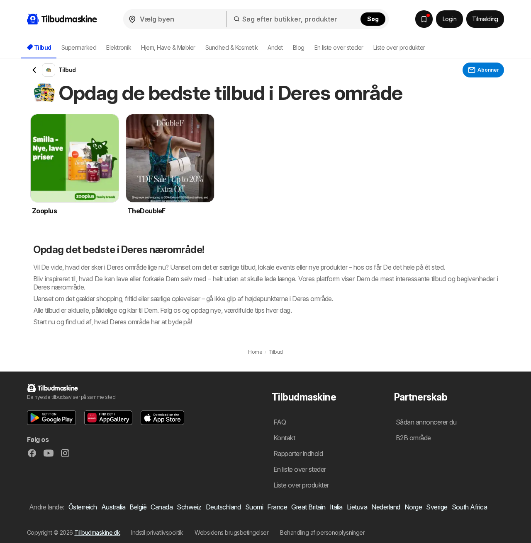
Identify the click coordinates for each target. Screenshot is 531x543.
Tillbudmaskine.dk (97, 532)
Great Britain (308, 507)
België (137, 507)
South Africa (469, 507)
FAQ (279, 422)
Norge (413, 507)
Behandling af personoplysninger (322, 532)
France (277, 507)
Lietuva (357, 507)
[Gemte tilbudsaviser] (424, 19)
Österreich (82, 507)
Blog (298, 47)
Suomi (254, 507)
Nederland (385, 507)
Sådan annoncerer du (426, 422)
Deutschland (223, 507)
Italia (336, 507)
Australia (113, 507)
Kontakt (284, 438)
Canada (162, 507)
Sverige (436, 507)
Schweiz (189, 507)
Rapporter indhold (298, 453)
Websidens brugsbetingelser (231, 532)
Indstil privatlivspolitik (157, 532)
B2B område (413, 438)
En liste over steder (338, 47)
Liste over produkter (399, 47)
